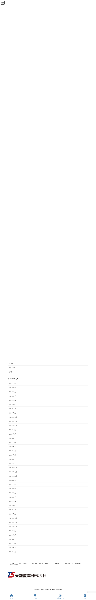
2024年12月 (13, 467)
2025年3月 (12, 455)
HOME (12, 563)
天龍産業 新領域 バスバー (41, 563)
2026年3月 (12, 404)
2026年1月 (12, 413)
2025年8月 (12, 434)
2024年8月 (12, 484)
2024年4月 (12, 501)
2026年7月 (12, 388)
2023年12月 (13, 518)
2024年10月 (13, 476)
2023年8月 (12, 535)
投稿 (10, 372)
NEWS (11, 363)
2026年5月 (12, 396)
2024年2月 (12, 510)
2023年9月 (12, 531)
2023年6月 (12, 543)
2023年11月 (13, 522)
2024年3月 (12, 505)
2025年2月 (12, 459)
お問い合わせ (14, 565)
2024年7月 (12, 489)
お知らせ (12, 368)
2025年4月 (12, 451)
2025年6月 (12, 442)
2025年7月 (12, 438)
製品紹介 (57, 563)
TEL (85, 598)
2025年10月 (13, 425)
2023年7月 (12, 539)
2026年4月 (12, 400)
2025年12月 (13, 417)
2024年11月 (13, 472)
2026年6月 (12, 392)
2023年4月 (12, 552)
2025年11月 (13, 421)
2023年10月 (13, 526)
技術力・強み (23, 563)
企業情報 (67, 563)
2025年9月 (12, 430)
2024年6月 (12, 493)
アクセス (35, 598)
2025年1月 (12, 463)
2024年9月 (12, 480)
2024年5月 (12, 497)
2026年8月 (12, 383)
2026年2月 (12, 409)
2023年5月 (12, 548)
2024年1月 (12, 514)
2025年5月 (12, 446)
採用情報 (78, 563)
